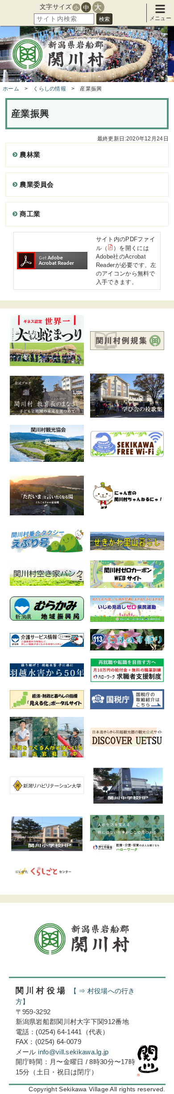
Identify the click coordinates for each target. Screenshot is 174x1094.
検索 (104, 19)
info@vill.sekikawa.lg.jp (73, 1052)
